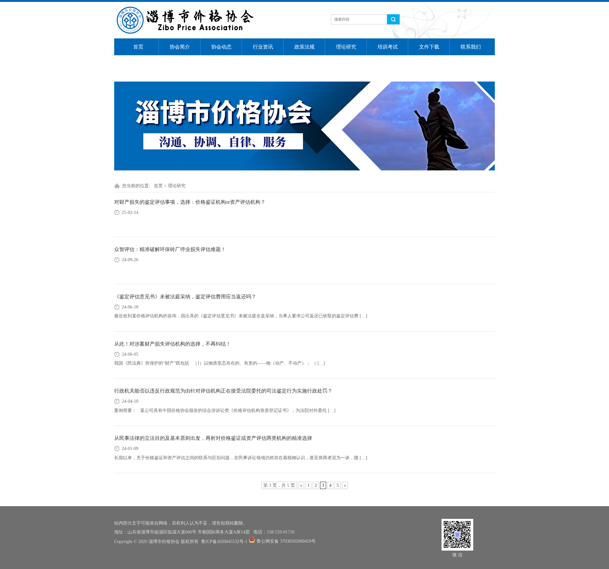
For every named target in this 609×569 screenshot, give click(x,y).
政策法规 (304, 47)
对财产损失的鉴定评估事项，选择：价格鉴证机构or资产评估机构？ (189, 202)
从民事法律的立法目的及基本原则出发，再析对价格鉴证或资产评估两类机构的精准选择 (213, 438)
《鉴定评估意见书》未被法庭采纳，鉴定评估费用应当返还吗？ (185, 296)
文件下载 (429, 47)
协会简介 (180, 47)
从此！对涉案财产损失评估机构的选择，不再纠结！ (172, 344)
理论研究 (346, 47)
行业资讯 (263, 47)
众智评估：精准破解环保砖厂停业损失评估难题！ (170, 249)
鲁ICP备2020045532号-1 (224, 541)
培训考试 (387, 47)
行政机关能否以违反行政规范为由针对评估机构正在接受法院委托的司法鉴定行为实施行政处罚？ (223, 391)
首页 (138, 47)
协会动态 (221, 47)
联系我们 (471, 47)
